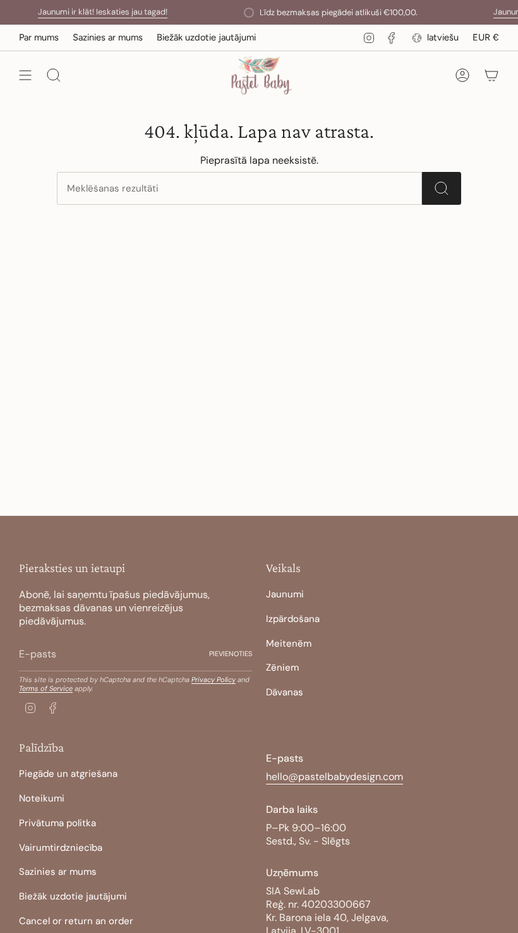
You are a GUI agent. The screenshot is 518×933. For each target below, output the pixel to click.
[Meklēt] (441, 188)
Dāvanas (284, 692)
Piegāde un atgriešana (68, 773)
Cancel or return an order (76, 921)
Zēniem (282, 667)
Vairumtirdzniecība (60, 847)
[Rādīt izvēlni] (25, 75)
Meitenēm (288, 643)
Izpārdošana (293, 619)
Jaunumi (285, 594)
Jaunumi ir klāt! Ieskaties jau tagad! (94, 11)
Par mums (39, 37)
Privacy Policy (213, 679)
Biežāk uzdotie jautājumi (206, 37)
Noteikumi (41, 798)
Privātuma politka (57, 823)
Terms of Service (46, 688)
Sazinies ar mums (108, 37)
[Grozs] (491, 75)
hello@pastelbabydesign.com (334, 776)
